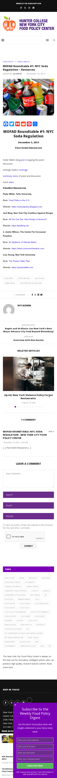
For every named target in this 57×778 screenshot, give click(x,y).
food (37, 599)
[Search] (54, 40)
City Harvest (29, 582)
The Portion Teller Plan (19, 261)
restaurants (10, 642)
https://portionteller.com (22, 267)
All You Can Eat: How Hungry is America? (28, 219)
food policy (24, 608)
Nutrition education (13, 629)
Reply (51, 431)
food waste (25, 616)
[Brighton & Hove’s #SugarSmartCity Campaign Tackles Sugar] (7, 739)
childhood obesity (12, 582)
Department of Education (15, 595)
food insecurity (41, 604)
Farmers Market (24, 599)
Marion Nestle (10, 625)
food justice (10, 608)
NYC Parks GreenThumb (14, 637)
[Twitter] (25, 7)
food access (10, 604)
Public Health (33, 637)
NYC (27, 629)
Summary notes (10, 176)
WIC (50, 646)
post (23, 160)
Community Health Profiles (16, 591)
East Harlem (35, 595)
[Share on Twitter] (35, 294)
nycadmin (17, 73)
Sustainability (10, 646)
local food (32, 620)
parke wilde (10, 283)
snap (37, 642)
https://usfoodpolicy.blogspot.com (27, 207)
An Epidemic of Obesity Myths (22, 242)
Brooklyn (33, 578)
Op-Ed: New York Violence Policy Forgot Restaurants (28, 396)
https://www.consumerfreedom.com (28, 248)
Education (9, 599)
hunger (20, 620)
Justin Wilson (24, 278)
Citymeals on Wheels (13, 587)
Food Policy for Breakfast (15, 612)
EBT (45, 595)
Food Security (10, 616)
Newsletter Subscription (28, 3)
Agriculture (10, 578)
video (11, 182)
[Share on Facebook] (32, 294)
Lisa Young (39, 278)
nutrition (40, 625)
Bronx (21, 578)
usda (42, 646)
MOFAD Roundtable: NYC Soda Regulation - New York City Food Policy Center (25, 435)
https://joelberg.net (20, 225)
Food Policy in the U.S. (19, 200)
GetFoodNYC (40, 616)
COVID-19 (34, 591)
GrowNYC (8, 620)
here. (11, 667)
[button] (5, 382)
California (45, 578)
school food (25, 642)
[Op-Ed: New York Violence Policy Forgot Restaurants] (28, 374)
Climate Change (32, 587)
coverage (23, 169)
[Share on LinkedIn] (38, 294)
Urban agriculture (28, 646)
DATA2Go (46, 591)
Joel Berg (9, 278)
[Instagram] (29, 7)
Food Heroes (25, 604)
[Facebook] (21, 7)
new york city (26, 625)
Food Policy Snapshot (40, 612)
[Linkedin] (33, 7)
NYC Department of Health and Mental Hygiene (24, 633)
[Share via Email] (41, 294)
